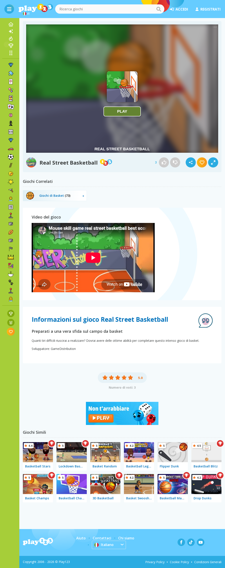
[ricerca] (158, 9)
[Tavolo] (10, 224)
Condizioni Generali (207, 562)
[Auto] (10, 148)
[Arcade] (10, 215)
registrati (210, 9)
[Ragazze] (10, 299)
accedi (182, 9)
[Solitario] (10, 107)
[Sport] (10, 232)
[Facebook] (181, 542)
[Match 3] (10, 65)
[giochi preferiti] (11, 331)
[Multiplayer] (10, 291)
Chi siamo (126, 538)
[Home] (10, 24)
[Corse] (10, 249)
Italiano (107, 544)
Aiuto (81, 538)
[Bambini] (10, 199)
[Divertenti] (10, 182)
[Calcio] (10, 157)
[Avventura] (10, 173)
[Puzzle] (10, 73)
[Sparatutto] (10, 190)
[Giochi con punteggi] (11, 313)
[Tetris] (10, 265)
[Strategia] (10, 257)
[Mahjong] (10, 81)
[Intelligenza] (10, 115)
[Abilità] (10, 165)
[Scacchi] (10, 123)
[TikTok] (191, 542)
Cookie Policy (179, 562)
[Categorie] (10, 53)
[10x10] (10, 132)
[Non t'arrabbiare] (122, 423)
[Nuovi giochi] (10, 31)
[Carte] (10, 98)
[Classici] (10, 240)
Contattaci (102, 538)
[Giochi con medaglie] (11, 322)
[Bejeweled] (10, 140)
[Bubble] (10, 90)
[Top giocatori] (10, 45)
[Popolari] (10, 38)
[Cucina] (10, 274)
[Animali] (10, 282)
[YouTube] (200, 542)
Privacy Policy (155, 562)
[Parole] (10, 207)
